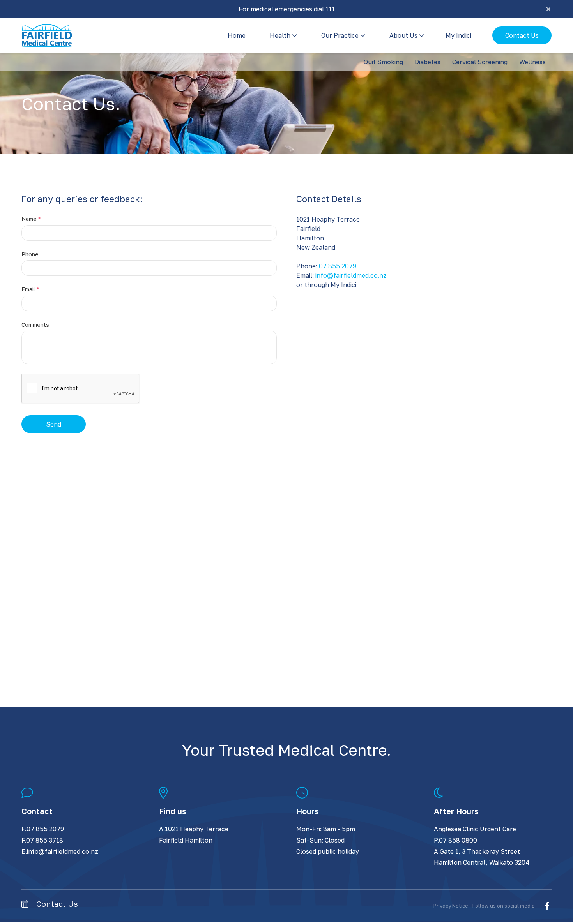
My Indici (458, 35)
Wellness (532, 62)
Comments (35, 324)
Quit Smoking (383, 62)
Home (237, 35)
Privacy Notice (450, 906)
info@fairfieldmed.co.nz (351, 275)
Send (53, 424)
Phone (30, 254)
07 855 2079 (337, 266)
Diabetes (427, 62)
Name (31, 218)
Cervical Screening (480, 62)
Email (30, 289)
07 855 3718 (44, 840)
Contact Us (522, 35)
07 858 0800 (458, 840)
